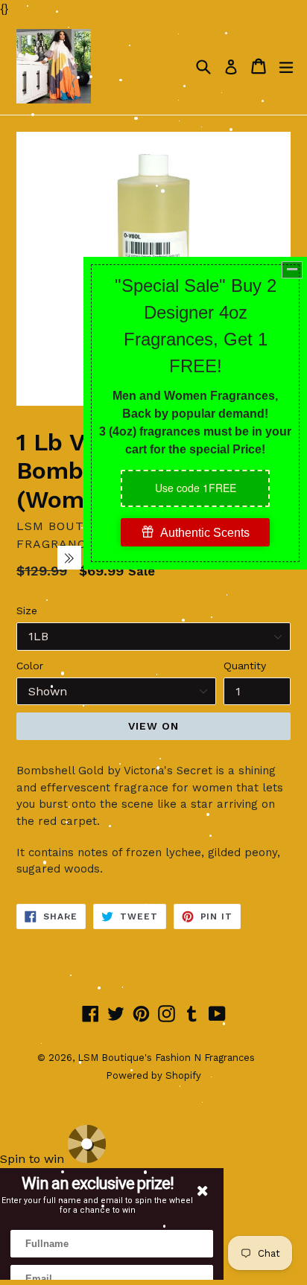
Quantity (245, 666)
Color (29, 666)
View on (154, 726)
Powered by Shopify (153, 1075)
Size (26, 610)
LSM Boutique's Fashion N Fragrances (166, 1057)
